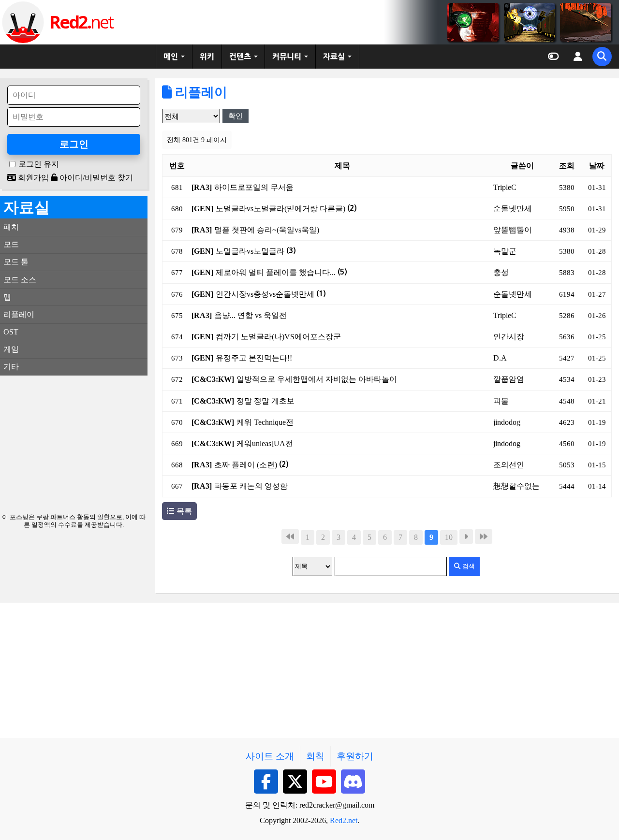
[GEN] (202, 208)
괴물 (501, 401)
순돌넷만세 (512, 208)
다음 (466, 536)
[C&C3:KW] (213, 379)
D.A (500, 358)
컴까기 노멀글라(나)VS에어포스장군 (278, 337)
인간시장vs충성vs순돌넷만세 (271, 294)
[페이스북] (266, 781)
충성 (501, 272)
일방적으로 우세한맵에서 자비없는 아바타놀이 (316, 379)
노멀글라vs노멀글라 (256, 251)
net (81, 22)
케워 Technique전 (265, 422)
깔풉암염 (508, 379)
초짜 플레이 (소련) (251, 465)
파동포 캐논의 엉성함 (251, 486)
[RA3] (202, 187)
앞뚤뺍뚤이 (512, 230)
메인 (170, 56)
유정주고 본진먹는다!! (254, 358)
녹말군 (504, 251)
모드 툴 (16, 262)
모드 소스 (19, 279)
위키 (207, 56)
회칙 (315, 756)
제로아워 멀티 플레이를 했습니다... (281, 272)
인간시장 (508, 337)
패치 (11, 227)
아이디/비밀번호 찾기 (95, 178)
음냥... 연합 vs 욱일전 (250, 315)
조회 (567, 165)
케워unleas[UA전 (264, 443)
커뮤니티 (286, 56)
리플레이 (199, 92)
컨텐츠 (240, 56)
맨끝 (483, 536)
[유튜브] (324, 781)
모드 (11, 244)
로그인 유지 (38, 164)
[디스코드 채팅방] (353, 781)
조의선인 (508, 465)
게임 (11, 349)
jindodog (506, 422)
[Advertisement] (73, 443)
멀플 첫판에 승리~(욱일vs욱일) (266, 230)
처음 (290, 536)
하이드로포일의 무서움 (254, 187)
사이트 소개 (270, 756)
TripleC (504, 187)
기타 (11, 366)
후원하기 (355, 756)
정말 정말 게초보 (265, 401)
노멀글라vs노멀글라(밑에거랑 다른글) (286, 208)
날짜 (596, 165)
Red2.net (343, 820)
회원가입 (32, 178)
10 (449, 537)
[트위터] (295, 781)
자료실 (334, 56)
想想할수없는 (516, 486)
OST (10, 332)
